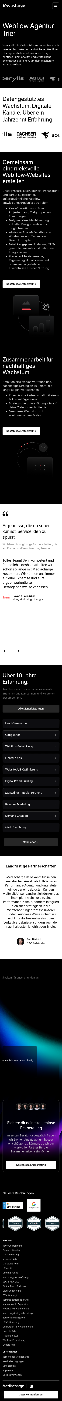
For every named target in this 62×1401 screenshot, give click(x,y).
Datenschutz (9, 1366)
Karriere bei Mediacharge (16, 1357)
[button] (55, 6)
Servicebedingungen (13, 1361)
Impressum (8, 1370)
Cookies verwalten (12, 1375)
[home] (14, 6)
